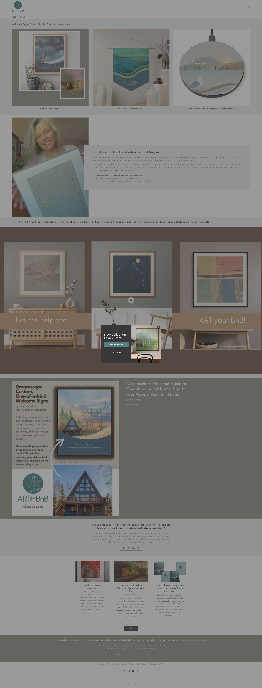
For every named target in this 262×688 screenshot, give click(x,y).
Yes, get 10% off (116, 345)
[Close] (158, 327)
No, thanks (116, 352)
